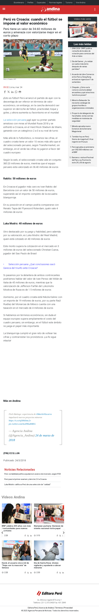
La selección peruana (14, 120)
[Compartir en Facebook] (25, 535)
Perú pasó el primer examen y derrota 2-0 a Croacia (25, 479)
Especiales (41, 3)
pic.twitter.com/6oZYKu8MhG (22, 424)
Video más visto (82, 19)
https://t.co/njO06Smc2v (20, 420)
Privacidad (68, 608)
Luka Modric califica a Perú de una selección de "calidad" (27, 484)
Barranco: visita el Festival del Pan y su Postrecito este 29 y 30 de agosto (82, 160)
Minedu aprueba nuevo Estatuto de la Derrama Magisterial (81, 128)
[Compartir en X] (28, 535)
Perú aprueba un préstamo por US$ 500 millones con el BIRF (83, 149)
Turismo (68, 3)
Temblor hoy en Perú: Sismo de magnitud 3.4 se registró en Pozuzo (82, 139)
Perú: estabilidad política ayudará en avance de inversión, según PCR (32, 474)
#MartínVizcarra (44, 414)
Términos (59, 608)
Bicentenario (19, 3)
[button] (2, 532)
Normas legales (55, 3)
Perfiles (30, 3)
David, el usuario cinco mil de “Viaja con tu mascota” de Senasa (15, 565)
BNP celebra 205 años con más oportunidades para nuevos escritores (16, 528)
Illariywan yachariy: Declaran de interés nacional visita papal (48, 527)
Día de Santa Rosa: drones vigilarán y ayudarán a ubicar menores (47, 565)
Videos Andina (13, 497)
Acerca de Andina (46, 608)
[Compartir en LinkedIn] (31, 535)
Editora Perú (33, 608)
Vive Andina (80, 3)
